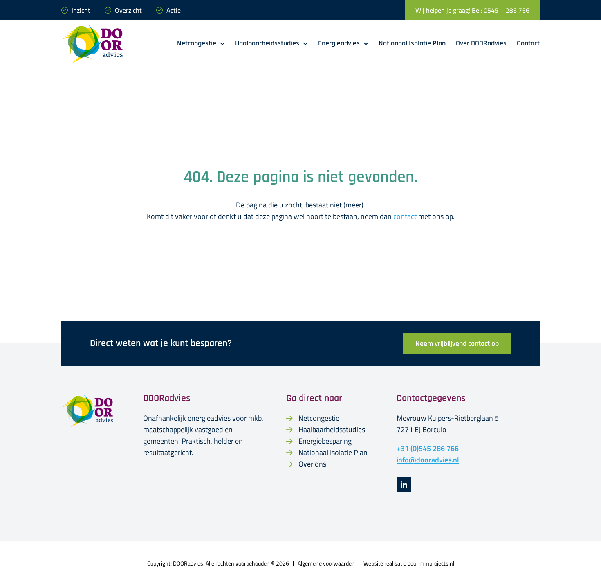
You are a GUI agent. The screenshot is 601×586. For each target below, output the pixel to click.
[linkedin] (404, 484)
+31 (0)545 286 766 (428, 448)
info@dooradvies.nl (428, 459)
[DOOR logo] (92, 27)
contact (405, 216)
